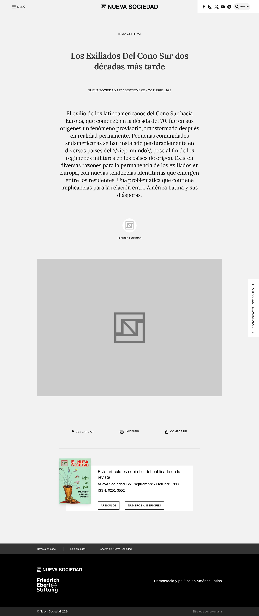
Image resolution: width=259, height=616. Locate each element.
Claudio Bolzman (129, 238)
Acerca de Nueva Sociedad (116, 548)
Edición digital (78, 548)
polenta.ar (215, 611)
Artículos (108, 505)
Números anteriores (144, 505)
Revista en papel (46, 548)
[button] (18, 6)
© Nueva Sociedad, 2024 (53, 611)
